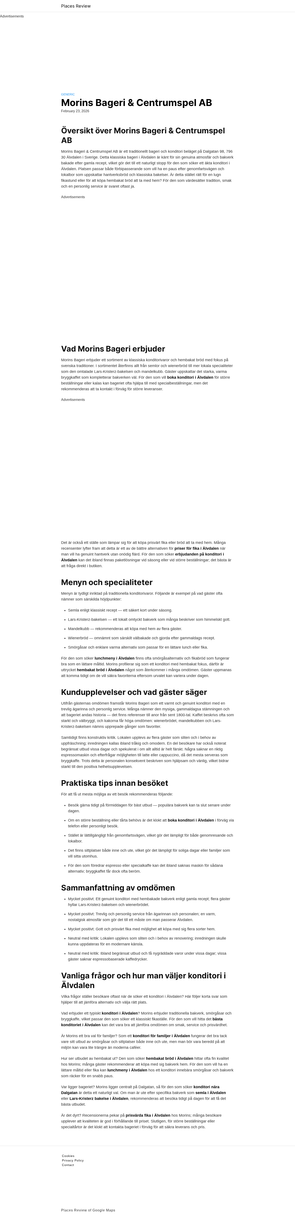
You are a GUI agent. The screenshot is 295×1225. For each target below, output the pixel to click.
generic (68, 94)
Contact (68, 1165)
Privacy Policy (73, 1160)
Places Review (76, 6)
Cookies (68, 1156)
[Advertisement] (147, 51)
